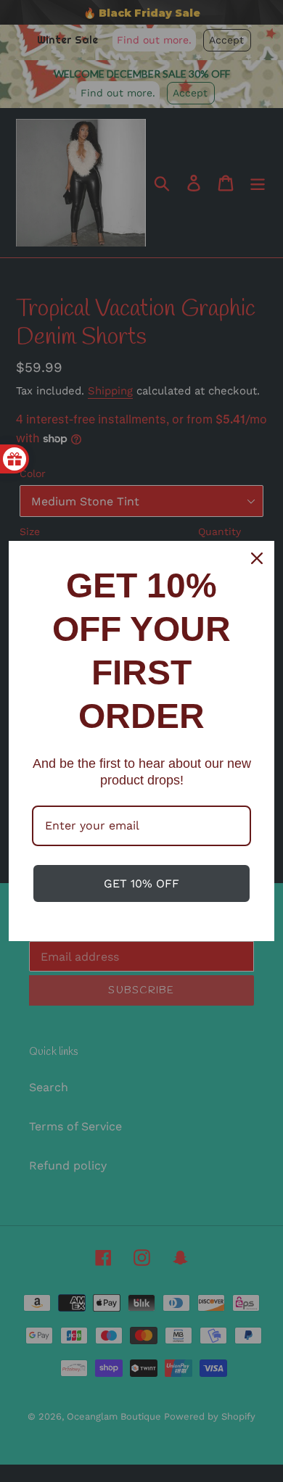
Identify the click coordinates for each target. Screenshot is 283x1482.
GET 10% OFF (141, 883)
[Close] (256, 558)
